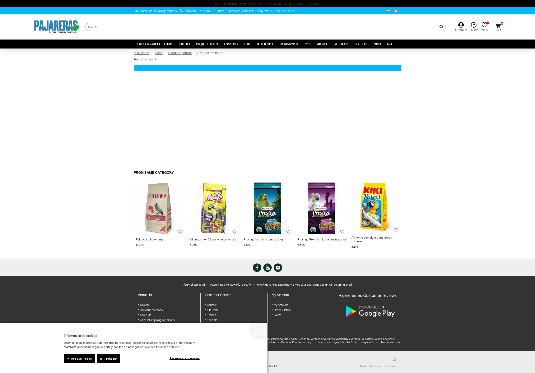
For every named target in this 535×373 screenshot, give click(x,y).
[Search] (441, 27)
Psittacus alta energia (150, 239)
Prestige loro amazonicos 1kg (263, 239)
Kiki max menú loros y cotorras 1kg (213, 239)
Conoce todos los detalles (162, 347)
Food (159, 53)
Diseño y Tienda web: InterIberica (377, 366)
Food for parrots (180, 53)
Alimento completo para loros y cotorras (372, 239)
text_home (141, 53)
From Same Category (154, 172)
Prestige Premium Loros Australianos (322, 239)
